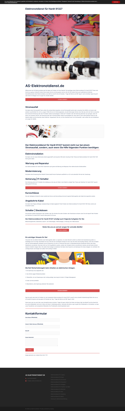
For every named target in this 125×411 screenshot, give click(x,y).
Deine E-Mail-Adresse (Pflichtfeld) (34, 324)
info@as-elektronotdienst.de (34, 380)
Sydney (52, 408)
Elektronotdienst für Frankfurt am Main (60, 386)
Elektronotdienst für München (58, 389)
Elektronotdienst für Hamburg (58, 394)
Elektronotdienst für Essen (57, 377)
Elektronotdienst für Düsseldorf (58, 382)
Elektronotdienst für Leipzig (58, 374)
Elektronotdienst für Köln (57, 391)
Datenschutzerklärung (12, 2)
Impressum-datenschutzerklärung (59, 399)
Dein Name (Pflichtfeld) (31, 317)
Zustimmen (116, 2)
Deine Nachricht (29, 337)
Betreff (27, 330)
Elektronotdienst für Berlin (57, 396)
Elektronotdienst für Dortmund (58, 379)
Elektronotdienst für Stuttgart (58, 384)
